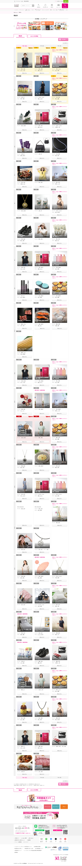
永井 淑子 (23, 494)
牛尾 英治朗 (22, 354)
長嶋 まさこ (40, 70)
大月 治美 (41, 771)
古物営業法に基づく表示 (29, 848)
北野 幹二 (40, 325)
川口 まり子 (22, 495)
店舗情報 (29, 840)
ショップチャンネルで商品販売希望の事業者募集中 (33, 850)
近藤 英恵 (23, 267)
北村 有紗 (23, 182)
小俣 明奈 (58, 97)
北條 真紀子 (23, 380)
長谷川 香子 (41, 689)
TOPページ (16, 12)
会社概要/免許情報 (37, 846)
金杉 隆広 (22, 577)
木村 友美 (40, 719)
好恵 (47, 549)
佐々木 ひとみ (41, 494)
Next (67, 26)
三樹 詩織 (40, 606)
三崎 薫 (22, 661)
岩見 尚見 (22, 467)
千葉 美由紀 (41, 380)
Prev (15, 26)
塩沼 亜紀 (41, 182)
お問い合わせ (31, 838)
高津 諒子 (23, 508)
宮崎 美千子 (22, 155)
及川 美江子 (57, 212)
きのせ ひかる (41, 97)
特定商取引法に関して (18, 848)
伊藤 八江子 (40, 98)
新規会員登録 (26, 1)
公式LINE (46, 841)
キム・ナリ (22, 410)
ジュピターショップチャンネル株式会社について (23, 846)
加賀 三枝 (57, 606)
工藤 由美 (57, 325)
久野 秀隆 (40, 297)
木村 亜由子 (41, 295)
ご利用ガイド (17, 838)
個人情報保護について (39, 848)
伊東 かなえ (58, 689)
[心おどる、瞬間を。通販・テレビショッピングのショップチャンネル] (16, 5)
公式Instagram (60, 841)
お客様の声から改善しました (20, 840)
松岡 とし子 (57, 183)
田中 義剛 (57, 98)
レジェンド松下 (40, 634)
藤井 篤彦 (57, 467)
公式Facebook (51, 841)
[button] (65, 848)
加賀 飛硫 (22, 634)
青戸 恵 (22, 295)
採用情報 (16, 852)
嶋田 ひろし (23, 324)
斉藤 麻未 (23, 576)
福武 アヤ (57, 634)
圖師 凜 (22, 689)
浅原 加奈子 (23, 125)
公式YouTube (65, 841)
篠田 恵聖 (41, 437)
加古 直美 (58, 380)
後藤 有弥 (41, 661)
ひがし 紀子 (22, 70)
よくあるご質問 (24, 838)
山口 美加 (22, 719)
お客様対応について (18, 850)
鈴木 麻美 (40, 577)
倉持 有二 (57, 240)
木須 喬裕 (40, 510)
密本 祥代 (41, 125)
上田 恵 (22, 97)
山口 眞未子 (22, 297)
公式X (55, 841)
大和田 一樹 (57, 127)
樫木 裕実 (22, 240)
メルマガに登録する (41, 841)
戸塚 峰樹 (57, 577)
